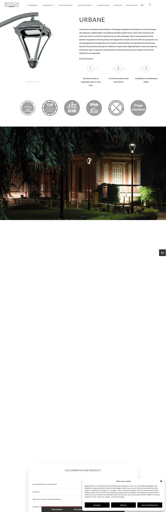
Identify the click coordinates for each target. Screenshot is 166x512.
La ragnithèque (103, 5)
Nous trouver (131, 5)
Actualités (118, 5)
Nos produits (48, 5)
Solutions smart (65, 5)
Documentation (81, 509)
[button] (161, 481)
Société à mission (85, 5)
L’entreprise (32, 5)
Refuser (123, 505)
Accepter (97, 505)
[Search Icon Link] (150, 4)
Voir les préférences (150, 505)
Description (57, 509)
